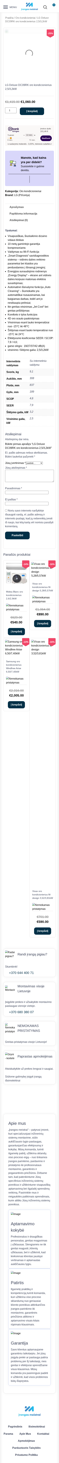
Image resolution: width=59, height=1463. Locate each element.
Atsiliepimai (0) (19, 220)
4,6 (31, 398)
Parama (8, 1433)
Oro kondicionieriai (25, 18)
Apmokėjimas (26, 1440)
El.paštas (11, 499)
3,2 (31, 411)
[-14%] (16, 583)
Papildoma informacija (23, 213)
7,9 (31, 405)
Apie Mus (25, 1433)
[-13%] (16, 653)
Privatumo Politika (26, 1455)
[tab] (16, 207)
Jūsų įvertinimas (15, 463)
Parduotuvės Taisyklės (26, 1447)
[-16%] (42, 575)
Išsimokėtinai (37, 1426)
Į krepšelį (32, 111)
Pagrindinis (15, 1426)
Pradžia (9, 18)
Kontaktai (43, 1433)
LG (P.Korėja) (22, 195)
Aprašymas (17, 207)
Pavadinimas (13, 488)
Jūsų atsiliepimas (16, 467)
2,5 (31, 418)
